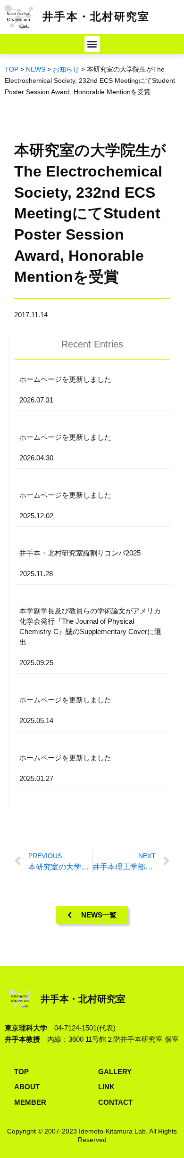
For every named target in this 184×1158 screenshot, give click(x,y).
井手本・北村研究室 (96, 16)
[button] (92, 44)
